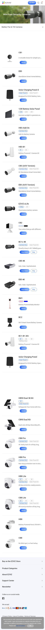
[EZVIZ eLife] (9, 208)
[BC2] (9, 322)
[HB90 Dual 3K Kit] (9, 404)
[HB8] (9, 524)
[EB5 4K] (9, 284)
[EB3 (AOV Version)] (9, 190)
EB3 (20, 71)
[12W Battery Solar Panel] (9, 114)
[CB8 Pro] (9, 443)
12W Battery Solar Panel (29, 109)
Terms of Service (29, 616)
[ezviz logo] (7, 3)
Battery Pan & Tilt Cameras (12, 27)
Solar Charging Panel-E (29, 90)
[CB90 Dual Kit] (9, 424)
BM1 (21, 298)
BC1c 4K (22, 242)
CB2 (20, 223)
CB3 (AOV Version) (27, 166)
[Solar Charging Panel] (9, 362)
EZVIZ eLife (24, 204)
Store (33, 2)
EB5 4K (22, 279)
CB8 (20, 538)
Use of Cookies (18, 616)
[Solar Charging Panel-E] (9, 95)
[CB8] (9, 542)
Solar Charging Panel (28, 357)
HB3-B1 (22, 147)
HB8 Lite (22, 476)
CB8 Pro (22, 438)
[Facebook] (3, 598)
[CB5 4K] (9, 265)
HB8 (20, 519)
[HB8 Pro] (9, 462)
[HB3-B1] (9, 152)
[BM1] (9, 303)
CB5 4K (22, 261)
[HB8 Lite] (9, 482)
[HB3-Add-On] (9, 133)
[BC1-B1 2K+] (9, 342)
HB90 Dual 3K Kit (26, 398)
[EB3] (9, 76)
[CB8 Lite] (9, 504)
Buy (33, 252)
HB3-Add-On (24, 128)
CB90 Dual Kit (25, 419)
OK (30, 626)
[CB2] (9, 228)
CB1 (20, 52)
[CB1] (9, 57)
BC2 (20, 317)
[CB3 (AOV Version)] (9, 171)
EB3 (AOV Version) (27, 185)
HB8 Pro (22, 457)
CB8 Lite (22, 498)
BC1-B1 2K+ (24, 336)
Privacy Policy (7, 616)
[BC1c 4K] (9, 247)
